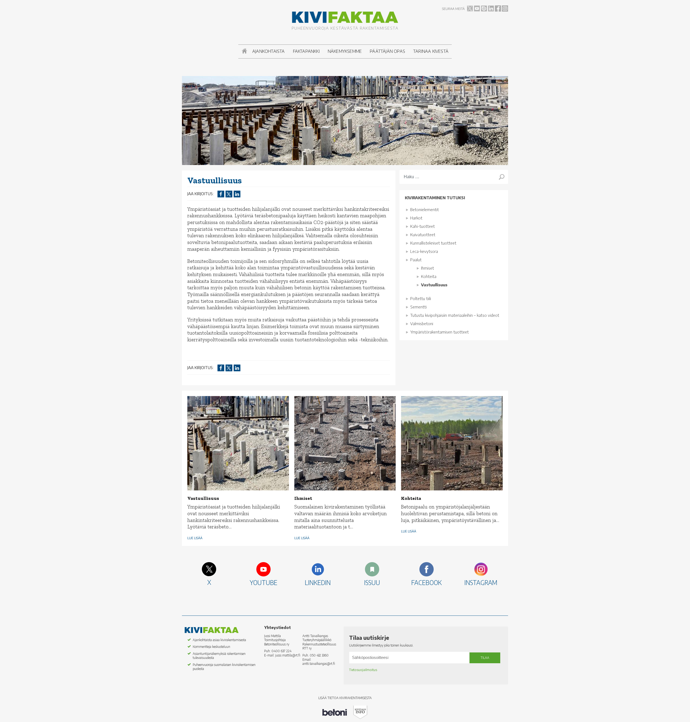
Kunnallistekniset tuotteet (433, 242)
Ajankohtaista (268, 51)
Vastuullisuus (434, 284)
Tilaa (485, 658)
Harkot (416, 217)
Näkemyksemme (345, 51)
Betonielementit (424, 209)
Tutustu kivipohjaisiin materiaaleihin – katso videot (454, 315)
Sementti (418, 306)
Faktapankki (306, 51)
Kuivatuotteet (422, 234)
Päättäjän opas (387, 51)
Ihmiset (427, 268)
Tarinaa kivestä (430, 51)
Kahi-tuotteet (422, 226)
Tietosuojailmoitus (363, 670)
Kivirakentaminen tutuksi (435, 197)
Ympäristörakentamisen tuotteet (439, 331)
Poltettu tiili (420, 298)
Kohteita (428, 276)
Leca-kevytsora (424, 251)
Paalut (416, 259)
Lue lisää (194, 538)
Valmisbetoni (421, 323)
